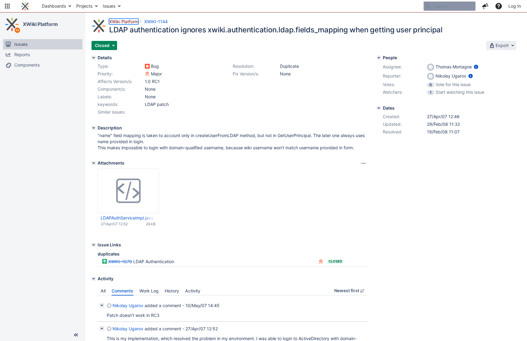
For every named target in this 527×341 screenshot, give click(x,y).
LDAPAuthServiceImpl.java (127, 217)
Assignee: (392, 66)
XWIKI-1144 (156, 21)
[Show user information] (476, 66)
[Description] (93, 128)
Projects (84, 6)
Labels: (105, 96)
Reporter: (392, 75)
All (103, 290)
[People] (379, 58)
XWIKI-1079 (120, 261)
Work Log (149, 290)
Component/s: (112, 89)
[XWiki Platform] (12, 24)
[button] (7, 6)
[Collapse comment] (101, 305)
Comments (122, 290)
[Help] (498, 6)
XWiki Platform (40, 24)
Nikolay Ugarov (128, 305)
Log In (514, 6)
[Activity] (93, 279)
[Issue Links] (93, 245)
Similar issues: (111, 111)
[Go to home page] (25, 6)
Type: (103, 66)
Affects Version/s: (115, 81)
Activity (192, 290)
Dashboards (54, 6)
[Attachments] (93, 163)
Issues (109, 6)
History (172, 290)
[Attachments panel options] (363, 163)
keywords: (108, 104)
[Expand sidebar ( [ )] (76, 334)
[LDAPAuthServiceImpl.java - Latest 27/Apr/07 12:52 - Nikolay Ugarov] (128, 191)
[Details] (93, 58)
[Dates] (379, 108)
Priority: (105, 73)
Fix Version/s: (246, 73)
